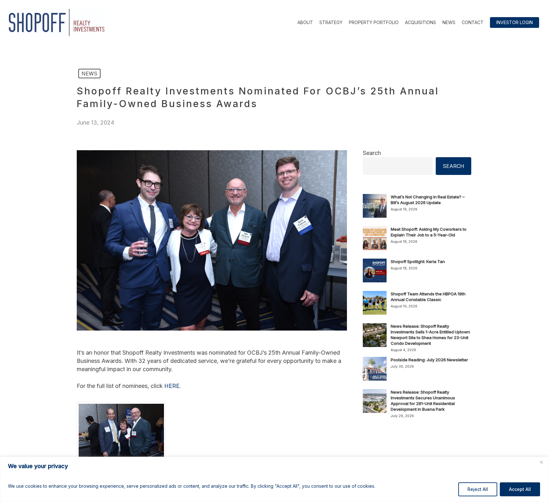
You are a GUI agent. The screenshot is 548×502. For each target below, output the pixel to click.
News (89, 73)
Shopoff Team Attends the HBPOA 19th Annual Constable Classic (428, 296)
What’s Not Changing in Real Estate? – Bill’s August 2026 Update (428, 199)
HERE (171, 386)
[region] (274, 479)
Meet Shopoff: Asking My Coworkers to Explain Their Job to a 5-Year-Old (428, 232)
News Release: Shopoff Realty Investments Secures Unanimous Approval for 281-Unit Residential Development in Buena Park (423, 400)
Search (372, 153)
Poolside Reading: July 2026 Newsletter (429, 359)
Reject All (477, 489)
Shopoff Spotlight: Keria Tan (418, 261)
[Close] (541, 462)
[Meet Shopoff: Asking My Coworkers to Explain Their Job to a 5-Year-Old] (375, 241)
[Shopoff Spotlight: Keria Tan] (375, 274)
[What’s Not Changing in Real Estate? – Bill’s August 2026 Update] (375, 209)
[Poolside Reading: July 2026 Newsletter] (375, 372)
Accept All (520, 489)
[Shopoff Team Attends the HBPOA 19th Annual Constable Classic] (375, 306)
